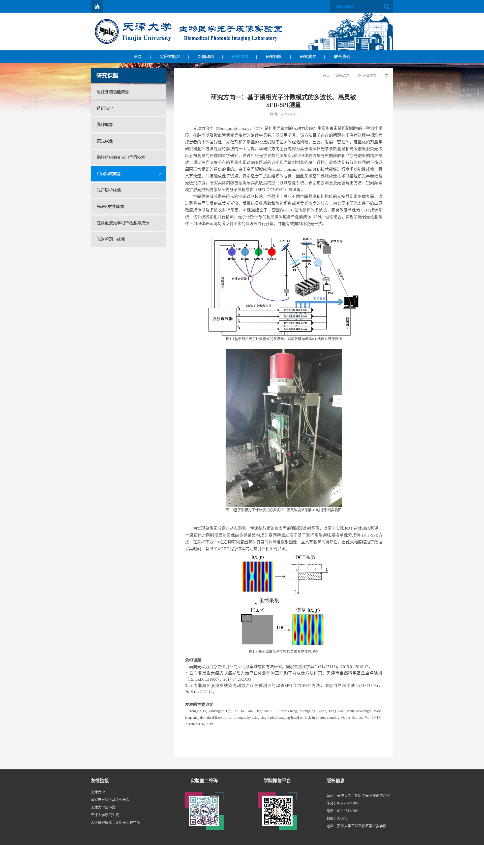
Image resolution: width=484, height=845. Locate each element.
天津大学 (98, 792)
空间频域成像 (366, 75)
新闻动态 (206, 56)
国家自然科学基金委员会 (110, 800)
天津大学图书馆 (103, 807)
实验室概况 (170, 56)
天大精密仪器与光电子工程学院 (115, 822)
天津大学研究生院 (105, 815)
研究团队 (274, 56)
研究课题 (240, 56)
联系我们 (342, 56)
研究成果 (308, 56)
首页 (138, 56)
